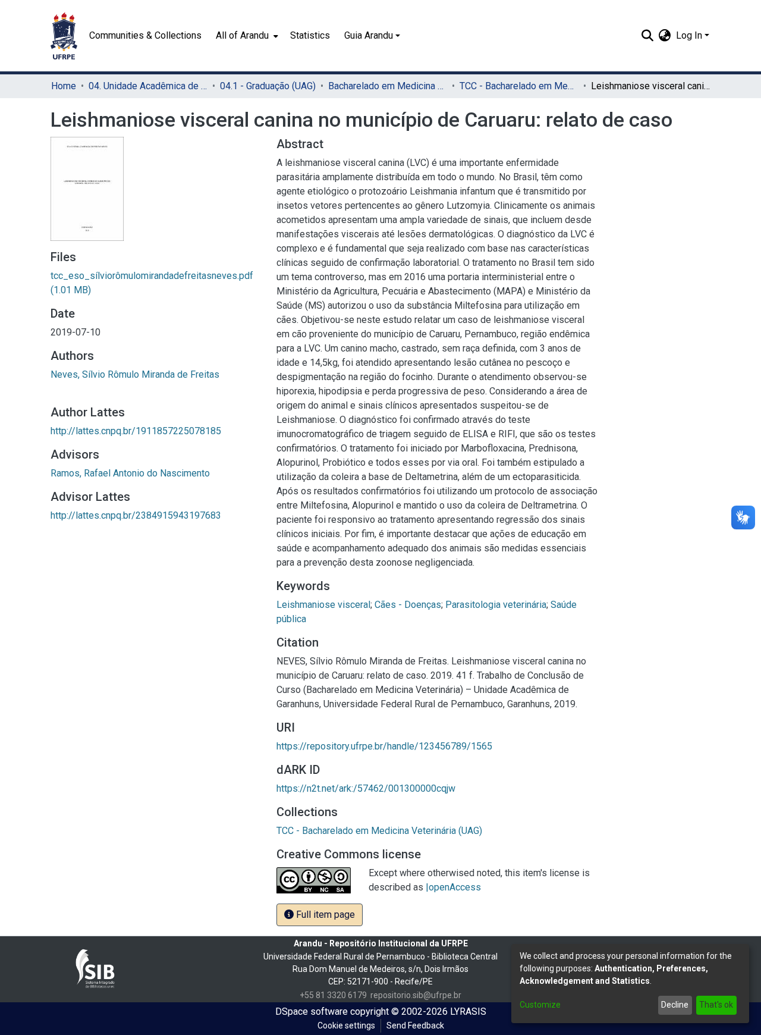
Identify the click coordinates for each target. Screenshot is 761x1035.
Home (63, 86)
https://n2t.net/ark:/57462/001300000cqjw (365, 788)
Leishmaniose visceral (323, 604)
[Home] (64, 35)
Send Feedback (415, 1025)
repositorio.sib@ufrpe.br (415, 995)
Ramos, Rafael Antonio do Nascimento (130, 473)
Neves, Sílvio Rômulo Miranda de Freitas (135, 374)
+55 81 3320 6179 (333, 995)
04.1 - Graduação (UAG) (268, 86)
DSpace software (311, 1011)
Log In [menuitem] (689, 35)
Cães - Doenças (408, 604)
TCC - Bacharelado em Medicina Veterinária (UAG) (519, 86)
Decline (674, 1004)
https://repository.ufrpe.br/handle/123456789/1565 (384, 746)
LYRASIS (468, 1011)
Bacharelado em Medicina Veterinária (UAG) (387, 86)
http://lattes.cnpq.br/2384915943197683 (136, 515)
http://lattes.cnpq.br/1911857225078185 (136, 431)
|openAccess (453, 887)
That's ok (716, 1004)
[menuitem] (245, 35)
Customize (540, 1004)
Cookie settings (346, 1025)
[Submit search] (647, 36)
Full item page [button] (324, 914)
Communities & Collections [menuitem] (145, 35)
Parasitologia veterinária (495, 604)
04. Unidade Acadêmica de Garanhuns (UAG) (148, 86)
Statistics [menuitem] (310, 35)
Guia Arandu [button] (368, 35)
